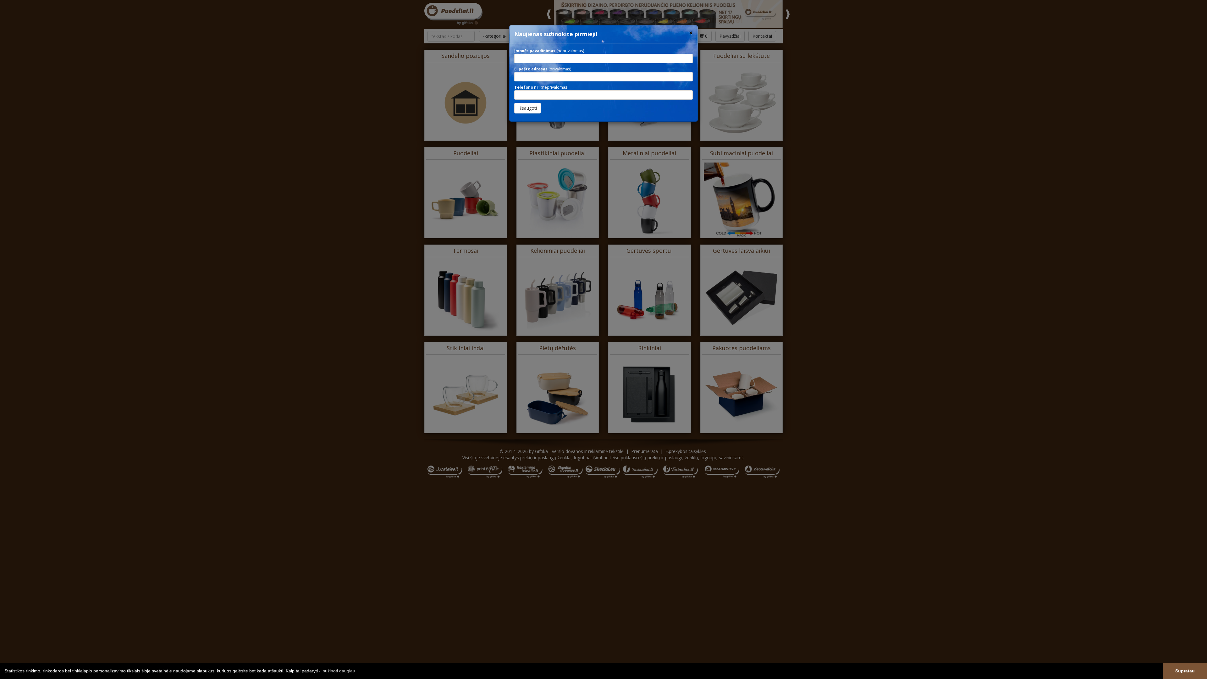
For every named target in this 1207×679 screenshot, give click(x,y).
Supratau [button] (1185, 670)
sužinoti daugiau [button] (339, 670)
